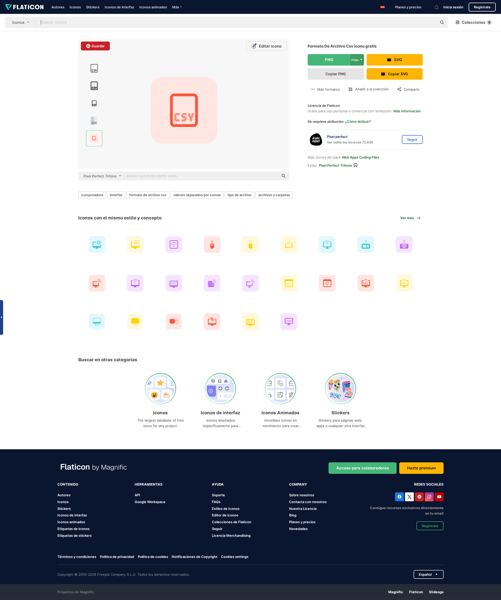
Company (298, 484)
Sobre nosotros (301, 495)
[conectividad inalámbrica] (173, 244)
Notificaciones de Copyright (194, 557)
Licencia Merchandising (231, 535)
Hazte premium (421, 467)
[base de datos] (212, 283)
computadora (92, 195)
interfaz (116, 195)
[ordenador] (366, 283)
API (137, 495)
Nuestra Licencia (303, 508)
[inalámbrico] (404, 283)
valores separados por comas (197, 195)
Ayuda (218, 484)
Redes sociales (429, 484)
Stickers (92, 7)
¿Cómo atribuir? (358, 121)
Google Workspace (150, 502)
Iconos (75, 7)
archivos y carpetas (274, 195)
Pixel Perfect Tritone (335, 165)
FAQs (216, 502)
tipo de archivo (240, 195)
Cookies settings (234, 557)
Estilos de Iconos (226, 508)
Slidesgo (436, 592)
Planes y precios (408, 7)
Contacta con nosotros (308, 502)
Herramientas (149, 484)
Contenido (67, 484)
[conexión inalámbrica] (97, 283)
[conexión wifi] (327, 244)
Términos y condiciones (76, 557)
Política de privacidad (117, 557)
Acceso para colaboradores (362, 467)
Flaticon (416, 592)
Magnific (395, 592)
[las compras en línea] (212, 321)
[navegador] (289, 283)
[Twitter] (409, 496)
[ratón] (212, 244)
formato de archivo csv (147, 195)
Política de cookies (153, 557)
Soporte (218, 495)
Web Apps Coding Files (360, 157)
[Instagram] (429, 496)
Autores (57, 7)
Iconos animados (153, 7)
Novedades (298, 529)
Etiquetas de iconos (73, 529)
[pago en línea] (97, 244)
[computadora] (250, 283)
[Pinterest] (419, 496)
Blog (292, 515)
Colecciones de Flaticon (231, 522)
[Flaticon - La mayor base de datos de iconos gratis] (24, 7)
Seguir (217, 529)
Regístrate (482, 7)
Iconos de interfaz (119, 7)
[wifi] (289, 244)
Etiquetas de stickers (74, 535)
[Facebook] (399, 496)
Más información (407, 111)
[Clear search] (430, 22)
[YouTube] (439, 496)
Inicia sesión (453, 7)
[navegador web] (327, 283)
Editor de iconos (225, 515)
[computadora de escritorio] (173, 283)
